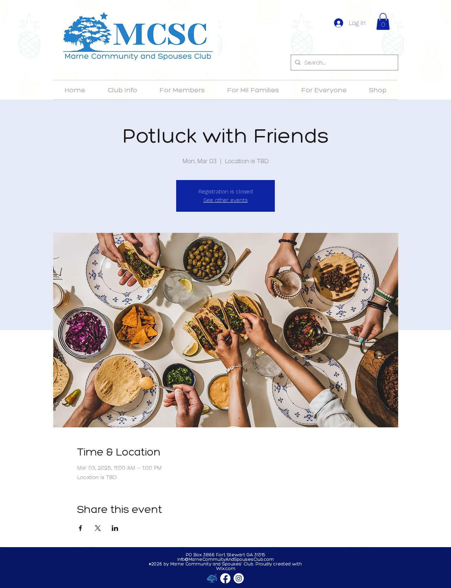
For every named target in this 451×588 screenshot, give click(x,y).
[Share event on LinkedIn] (115, 528)
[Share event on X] (97, 528)
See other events (225, 200)
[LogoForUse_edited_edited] (212, 578)
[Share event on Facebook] (80, 528)
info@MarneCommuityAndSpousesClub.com (225, 559)
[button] (383, 21)
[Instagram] (239, 578)
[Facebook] (225, 578)
